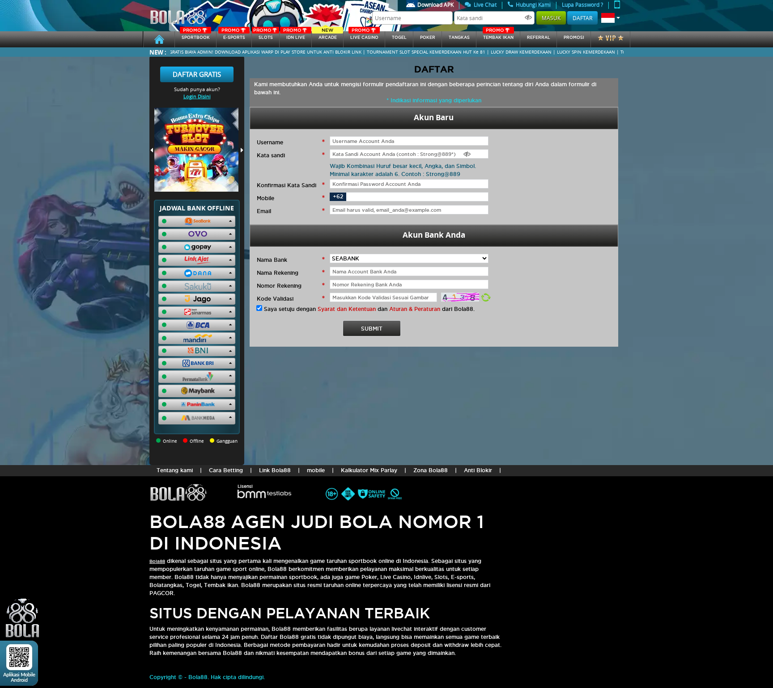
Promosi (574, 37)
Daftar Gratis (197, 74)
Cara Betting (226, 470)
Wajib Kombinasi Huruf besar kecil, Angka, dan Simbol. (403, 166)
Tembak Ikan (498, 35)
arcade (328, 35)
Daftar (582, 17)
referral (538, 37)
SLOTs (263, 35)
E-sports (233, 35)
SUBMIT (371, 328)
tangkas (459, 37)
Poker (427, 37)
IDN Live (294, 35)
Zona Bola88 (430, 470)
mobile (316, 470)
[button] (611, 18)
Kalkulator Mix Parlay (369, 470)
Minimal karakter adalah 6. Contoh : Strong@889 (395, 174)
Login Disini (197, 96)
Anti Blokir (478, 470)
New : (157, 52)
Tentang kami (175, 470)
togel (399, 37)
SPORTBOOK (196, 35)
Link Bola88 (275, 470)
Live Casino (364, 35)
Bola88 (157, 561)
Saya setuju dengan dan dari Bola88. (369, 309)
